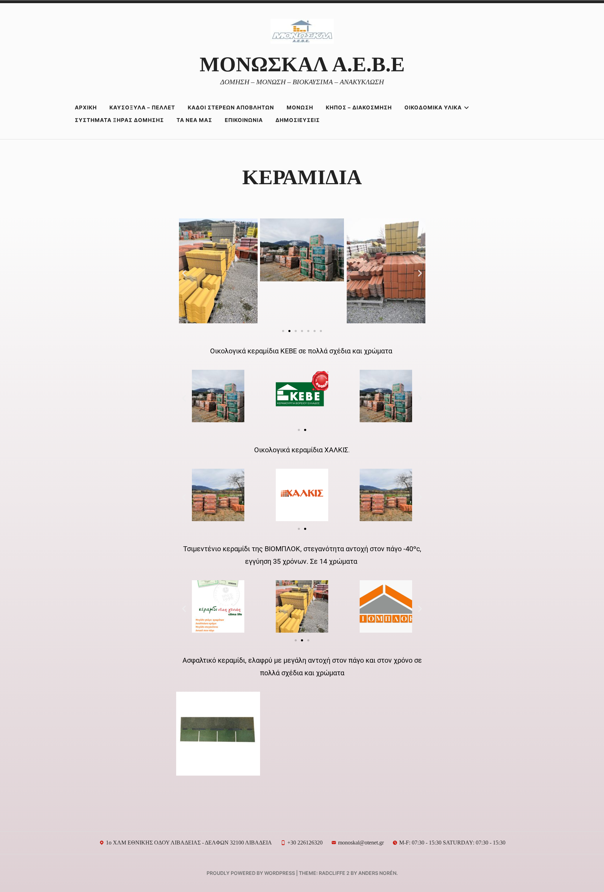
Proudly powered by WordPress (251, 873)
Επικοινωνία (244, 120)
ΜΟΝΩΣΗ (300, 107)
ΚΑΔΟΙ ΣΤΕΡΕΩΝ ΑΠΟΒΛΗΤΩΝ (231, 107)
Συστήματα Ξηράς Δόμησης (119, 120)
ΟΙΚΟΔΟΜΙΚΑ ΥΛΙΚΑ (433, 107)
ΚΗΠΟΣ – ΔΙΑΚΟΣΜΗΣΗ (359, 107)
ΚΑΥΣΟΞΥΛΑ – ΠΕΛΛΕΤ (142, 107)
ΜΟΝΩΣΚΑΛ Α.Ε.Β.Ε (302, 64)
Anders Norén (377, 873)
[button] (184, 272)
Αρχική (86, 107)
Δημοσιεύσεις (297, 120)
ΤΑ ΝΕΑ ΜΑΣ (194, 120)
